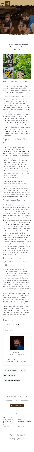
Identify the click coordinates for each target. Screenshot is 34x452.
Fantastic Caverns (10, 370)
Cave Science (7, 421)
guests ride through (18, 293)
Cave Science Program (12, 380)
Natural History (8, 417)
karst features (22, 171)
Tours (20, 419)
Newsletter (21, 423)
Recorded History (8, 419)
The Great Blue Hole (10, 101)
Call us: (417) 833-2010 (17, 439)
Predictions (21, 425)
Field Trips (6, 427)
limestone (25, 213)
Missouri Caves (9, 375)
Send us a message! (17, 405)
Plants (5, 423)
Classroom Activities (24, 421)
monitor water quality (16, 166)
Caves (23, 370)
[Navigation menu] (2, 6)
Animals (5, 425)
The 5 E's (21, 427)
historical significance (10, 177)
